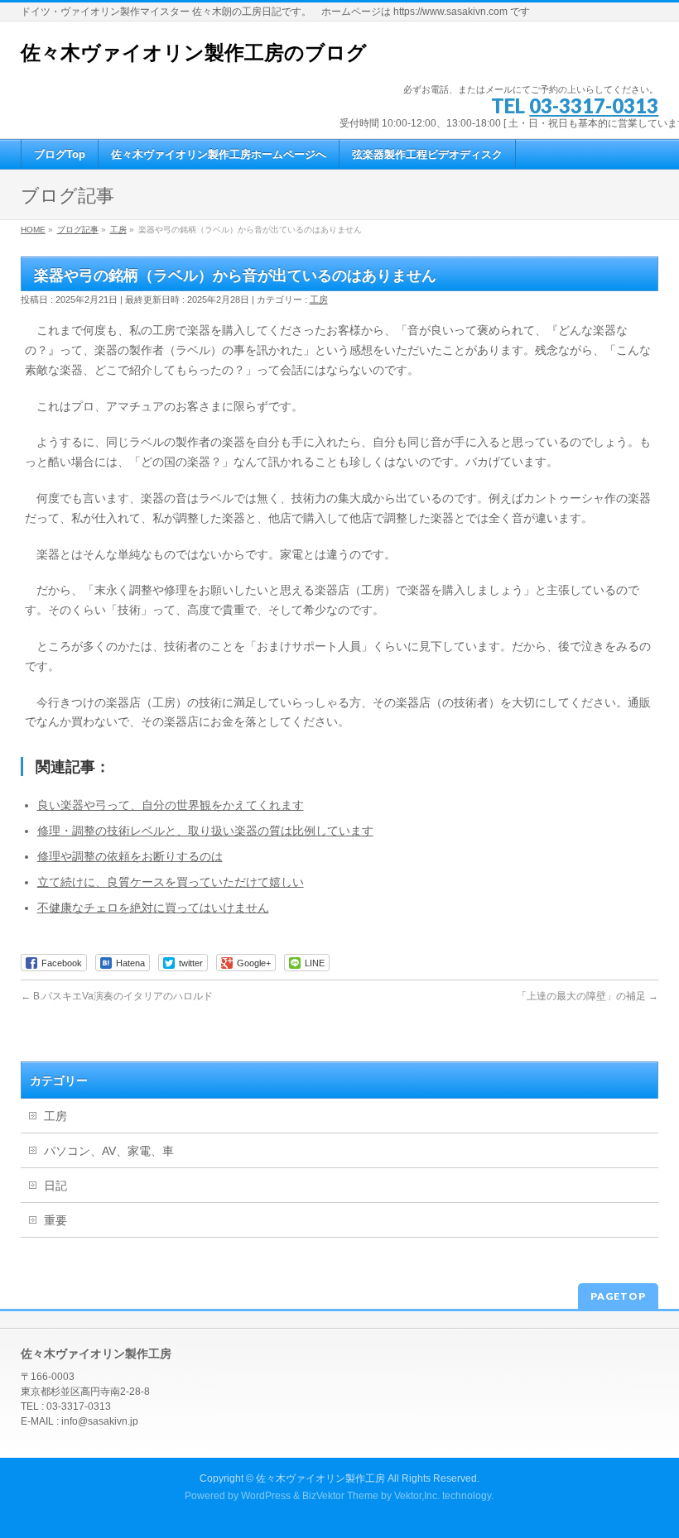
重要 (55, 1220)
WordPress (266, 1496)
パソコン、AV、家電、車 (109, 1150)
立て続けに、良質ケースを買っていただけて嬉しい (170, 882)
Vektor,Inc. (417, 1496)
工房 (319, 299)
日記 (55, 1185)
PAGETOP (618, 1296)
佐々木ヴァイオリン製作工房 (320, 1478)
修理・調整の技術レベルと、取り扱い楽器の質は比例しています (205, 830)
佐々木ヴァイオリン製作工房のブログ (194, 52)
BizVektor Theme (340, 1496)
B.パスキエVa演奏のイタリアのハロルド (117, 996)
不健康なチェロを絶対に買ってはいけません (153, 907)
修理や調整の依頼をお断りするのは (130, 856)
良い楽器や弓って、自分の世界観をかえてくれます (170, 805)
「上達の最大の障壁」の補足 (587, 996)
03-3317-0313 (593, 105)
